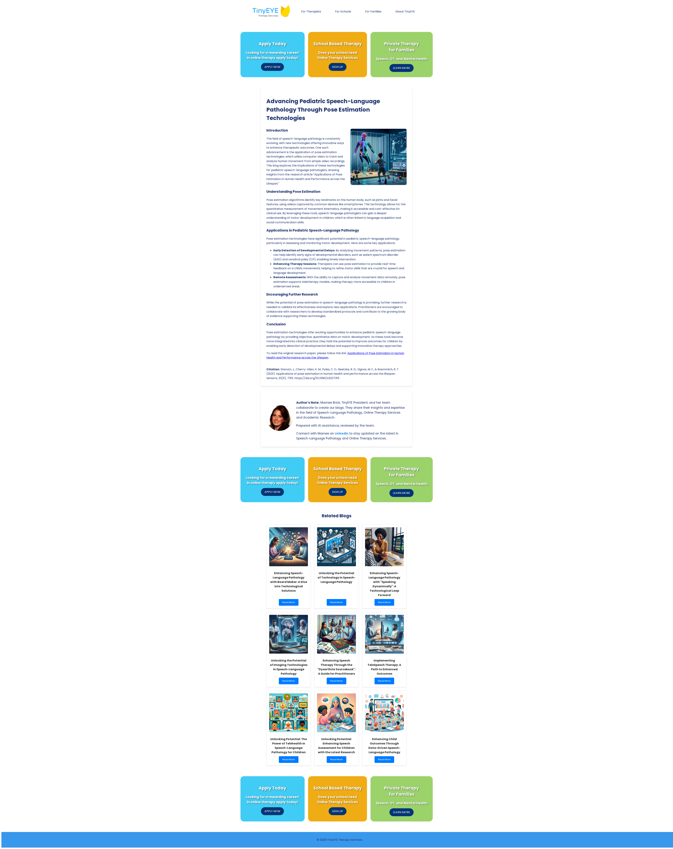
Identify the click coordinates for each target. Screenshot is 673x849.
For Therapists (311, 11)
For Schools (343, 11)
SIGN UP (337, 67)
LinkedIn (341, 433)
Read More (290, 603)
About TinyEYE (405, 11)
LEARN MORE (401, 68)
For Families (373, 11)
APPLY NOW (272, 67)
